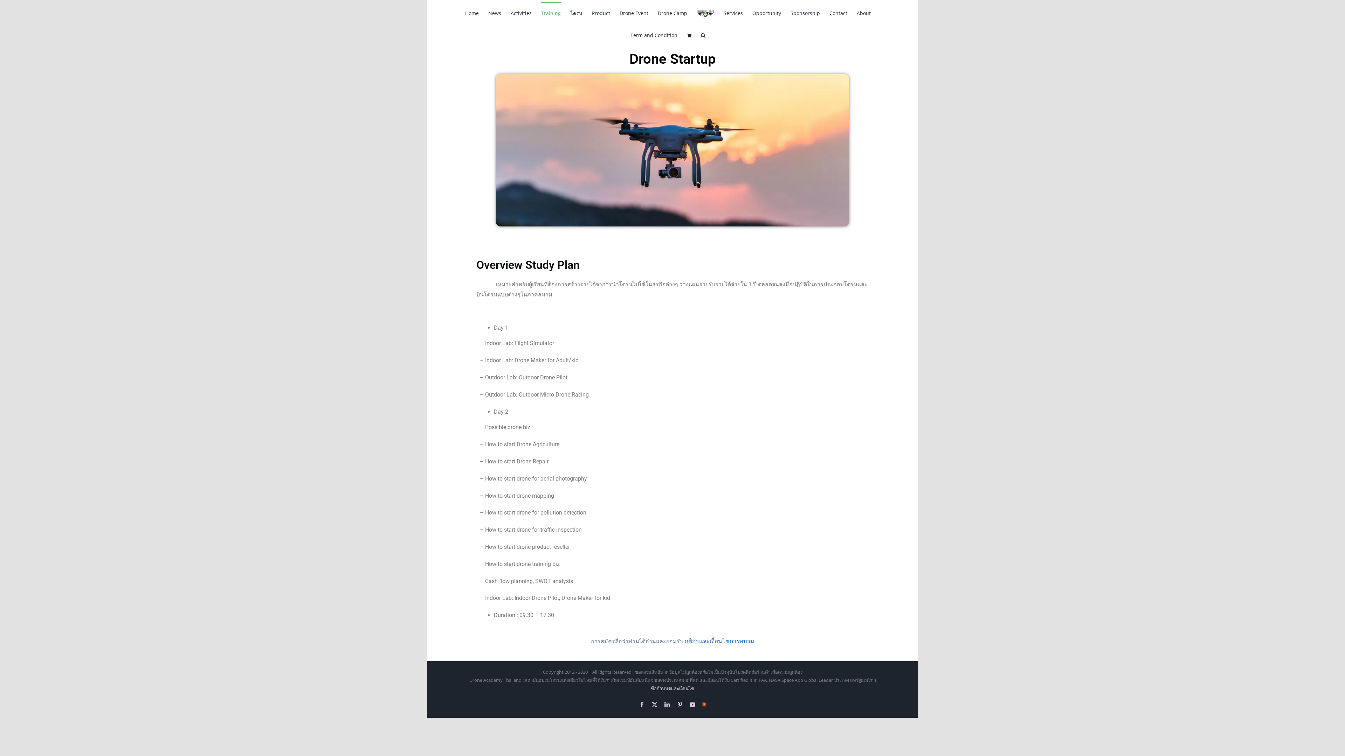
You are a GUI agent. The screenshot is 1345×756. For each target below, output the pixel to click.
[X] (654, 704)
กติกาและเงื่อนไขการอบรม (719, 641)
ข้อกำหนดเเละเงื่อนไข (672, 688)
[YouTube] (692, 704)
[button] (703, 35)
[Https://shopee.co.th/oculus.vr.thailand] (704, 703)
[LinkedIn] (667, 704)
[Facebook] (642, 704)
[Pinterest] (680, 704)
